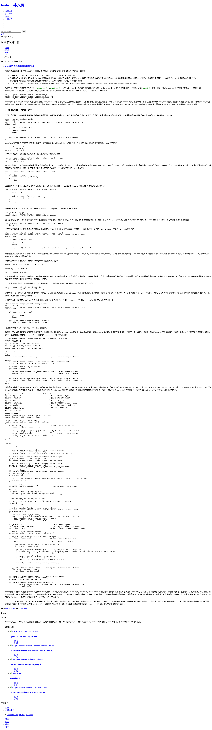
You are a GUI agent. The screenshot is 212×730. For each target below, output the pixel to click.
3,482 (16, 671)
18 (13, 608)
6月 (6, 52)
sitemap (22, 715)
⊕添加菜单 (9, 710)
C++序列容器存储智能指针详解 (19, 66)
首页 (7, 48)
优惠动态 (8, 11)
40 (25, 608)
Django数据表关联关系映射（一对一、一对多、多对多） (32, 650)
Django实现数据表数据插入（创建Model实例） (28, 692)
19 (15, 608)
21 (6, 54)
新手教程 (8, 14)
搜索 (24, 31)
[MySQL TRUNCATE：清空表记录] (24, 631)
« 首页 (7, 608)
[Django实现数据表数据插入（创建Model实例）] (29, 687)
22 (20, 608)
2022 (7, 50)
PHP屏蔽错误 (15, 678)
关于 (7, 727)
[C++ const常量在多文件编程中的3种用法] (26, 659)
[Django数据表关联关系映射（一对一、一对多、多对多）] (33, 645)
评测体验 (8, 17)
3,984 (16, 685)
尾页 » (28, 608)
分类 (7, 722)
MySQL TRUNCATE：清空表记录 (23, 637)
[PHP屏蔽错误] (16, 673)
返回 (2, 34)
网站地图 (29, 715)
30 (23, 608)
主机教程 (8, 19)
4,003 (16, 657)
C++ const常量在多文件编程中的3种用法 (25, 664)
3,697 (16, 643)
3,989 (16, 699)
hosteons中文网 (12, 5)
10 (10, 608)
